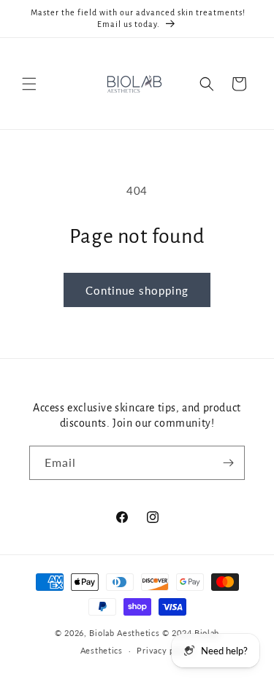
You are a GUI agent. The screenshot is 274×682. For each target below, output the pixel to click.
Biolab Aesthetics (124, 633)
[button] (29, 84)
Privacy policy (165, 650)
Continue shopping (137, 290)
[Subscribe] (228, 463)
